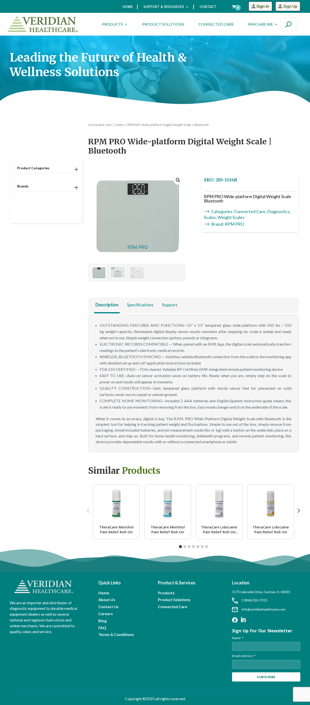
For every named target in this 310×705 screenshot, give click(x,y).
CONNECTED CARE (216, 24)
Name (237, 638)
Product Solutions (174, 599)
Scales (119, 125)
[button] (178, 180)
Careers (105, 613)
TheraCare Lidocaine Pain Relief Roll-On (271, 529)
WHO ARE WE (260, 24)
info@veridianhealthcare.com (263, 609)
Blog (102, 620)
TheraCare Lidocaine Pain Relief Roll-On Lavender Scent (219, 529)
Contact (208, 7)
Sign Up (290, 6)
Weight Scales (230, 217)
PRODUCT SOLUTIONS (163, 24)
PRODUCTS (112, 24)
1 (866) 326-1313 (254, 600)
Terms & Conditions (116, 634)
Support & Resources (163, 7)
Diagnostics (278, 211)
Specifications (140, 304)
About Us (106, 599)
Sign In (262, 6)
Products (166, 592)
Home (128, 7)
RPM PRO (234, 224)
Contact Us (108, 606)
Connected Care (100, 125)
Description (106, 304)
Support (169, 304)
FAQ (102, 627)
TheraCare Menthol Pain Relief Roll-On (116, 529)
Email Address (243, 656)
